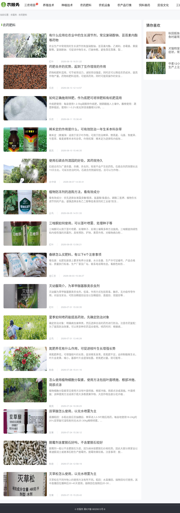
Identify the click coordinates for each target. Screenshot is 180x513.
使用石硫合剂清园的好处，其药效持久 (76, 160)
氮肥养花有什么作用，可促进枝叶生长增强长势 (82, 348)
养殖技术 (48, 5)
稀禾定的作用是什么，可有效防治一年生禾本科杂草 (85, 129)
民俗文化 (163, 5)
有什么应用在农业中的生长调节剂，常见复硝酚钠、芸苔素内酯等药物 (93, 37)
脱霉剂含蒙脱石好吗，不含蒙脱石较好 (76, 442)
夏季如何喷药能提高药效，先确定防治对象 (79, 317)
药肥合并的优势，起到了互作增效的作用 (77, 66)
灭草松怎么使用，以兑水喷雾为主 (73, 473)
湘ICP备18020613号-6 (94, 509)
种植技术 (67, 5)
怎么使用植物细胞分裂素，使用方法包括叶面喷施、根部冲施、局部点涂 (93, 382)
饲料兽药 (144, 5)
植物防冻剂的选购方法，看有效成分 (74, 191)
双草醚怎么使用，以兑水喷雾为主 (73, 411)
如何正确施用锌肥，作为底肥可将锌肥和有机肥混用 (85, 97)
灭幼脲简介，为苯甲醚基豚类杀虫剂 (74, 285)
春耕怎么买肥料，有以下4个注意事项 (75, 254)
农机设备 (104, 5)
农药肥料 (85, 5)
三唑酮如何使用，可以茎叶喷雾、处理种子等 (80, 223)
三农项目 (30, 5)
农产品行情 (124, 5)
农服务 (14, 14)
